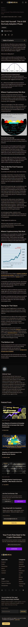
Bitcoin (18, 276)
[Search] (23, 2)
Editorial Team (8, 31)
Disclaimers (4, 585)
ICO (20, 575)
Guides (21, 573)
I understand (6, 623)
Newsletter (4, 566)
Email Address (6, 515)
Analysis (21, 564)
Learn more (7, 501)
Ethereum (18, 329)
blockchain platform (12, 332)
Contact (3, 570)
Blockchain (22, 566)
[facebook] (2, 34)
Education (22, 570)
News (20, 579)
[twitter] (8, 34)
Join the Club (14, 548)
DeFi (20, 568)
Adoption (3, 10)
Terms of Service (6, 583)
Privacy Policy (5, 581)
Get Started (20, 501)
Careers (3, 573)
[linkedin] (5, 34)
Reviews (21, 581)
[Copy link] (12, 34)
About (3, 568)
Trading (21, 586)
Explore (3, 7)
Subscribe (14, 523)
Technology (22, 583)
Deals (3, 564)
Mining (20, 577)
